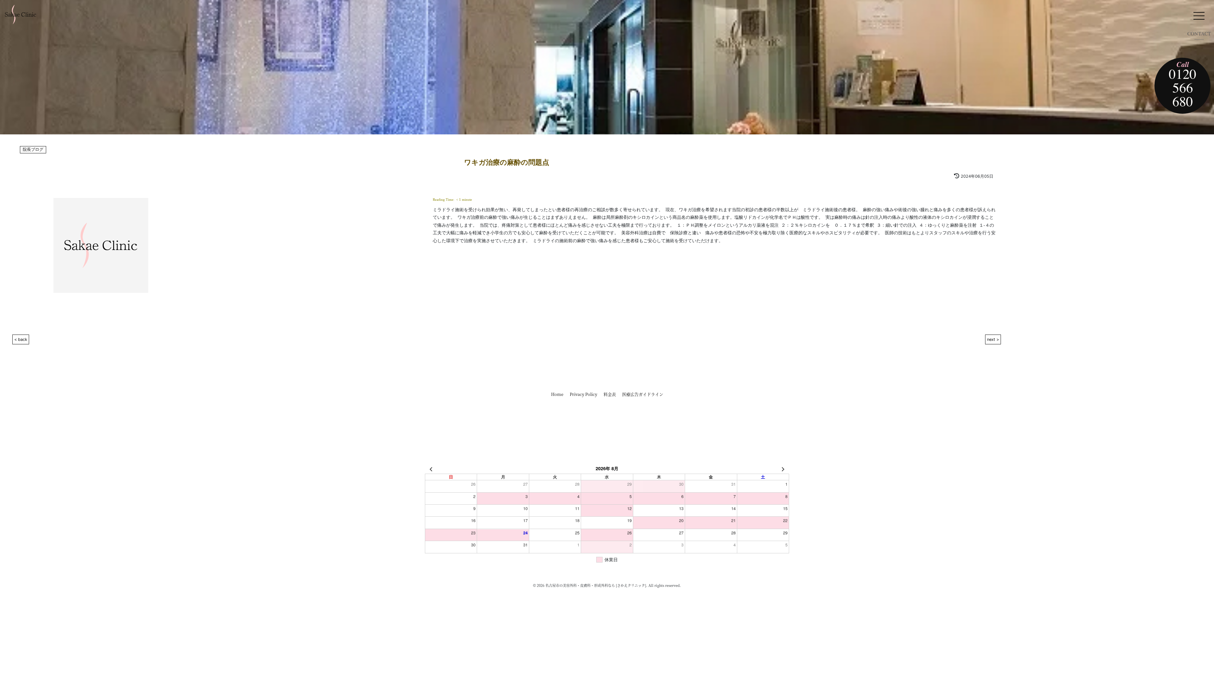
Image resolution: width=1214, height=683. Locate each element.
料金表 (610, 394)
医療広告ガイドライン (642, 394)
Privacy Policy (583, 394)
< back (20, 339)
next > (993, 339)
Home (557, 394)
